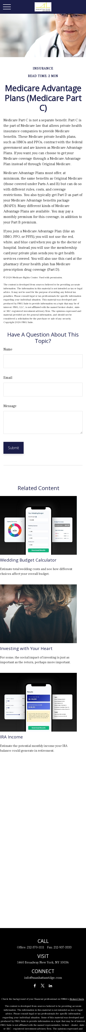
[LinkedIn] (50, 986)
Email (7, 377)
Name (7, 349)
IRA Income (11, 737)
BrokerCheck (77, 999)
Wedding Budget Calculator (28, 560)
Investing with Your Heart (26, 648)
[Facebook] (35, 986)
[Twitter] (42, 986)
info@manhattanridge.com (43, 978)
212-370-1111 (35, 947)
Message (10, 406)
